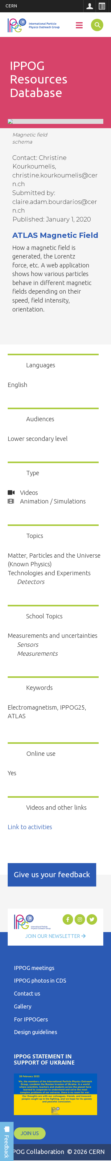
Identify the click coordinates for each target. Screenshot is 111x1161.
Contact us (27, 993)
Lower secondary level (38, 438)
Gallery (22, 1006)
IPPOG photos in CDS (40, 980)
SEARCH (95, 24)
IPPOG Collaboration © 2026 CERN (55, 1151)
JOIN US (30, 1133)
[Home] (34, 25)
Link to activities (30, 826)
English (17, 384)
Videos (28, 492)
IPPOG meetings (34, 968)
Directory (102, 6)
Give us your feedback (52, 874)
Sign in (89, 6)
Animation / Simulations (52, 501)
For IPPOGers (31, 1019)
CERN (11, 5)
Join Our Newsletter (53, 936)
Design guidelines (35, 1032)
